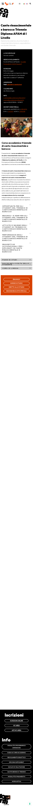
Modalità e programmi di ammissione (17, 747)
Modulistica (16, 781)
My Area (16, 725)
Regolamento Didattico (17, 757)
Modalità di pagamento (16, 776)
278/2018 (22, 111)
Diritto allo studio (16, 287)
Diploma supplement (16, 762)
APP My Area (16, 730)
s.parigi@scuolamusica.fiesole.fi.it (13, 100)
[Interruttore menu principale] (20, 4)
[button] (30, 3)
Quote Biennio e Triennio (16, 772)
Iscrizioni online (16, 721)
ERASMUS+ (16, 279)
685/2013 (24, 109)
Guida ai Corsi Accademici (16, 752)
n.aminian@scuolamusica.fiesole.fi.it (14, 98)
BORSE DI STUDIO (16, 283)
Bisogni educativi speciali (16, 291)
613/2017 (10, 111)
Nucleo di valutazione (16, 767)
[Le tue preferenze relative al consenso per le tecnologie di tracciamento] (30, 804)
